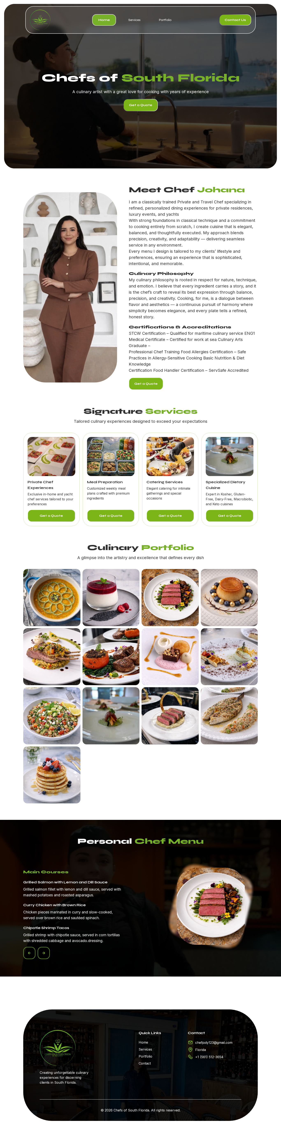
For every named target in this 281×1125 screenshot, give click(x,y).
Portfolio (165, 20)
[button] (29, 953)
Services (134, 20)
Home (104, 20)
